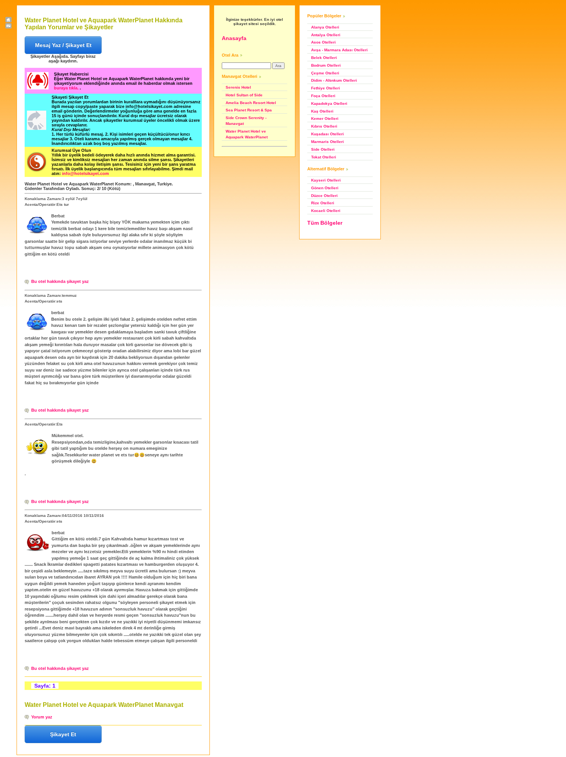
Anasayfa (234, 38)
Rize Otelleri (322, 203)
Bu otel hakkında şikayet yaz (60, 281)
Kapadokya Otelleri (329, 103)
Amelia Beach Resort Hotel (251, 103)
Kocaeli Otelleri (325, 211)
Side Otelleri (323, 149)
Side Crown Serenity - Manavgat (246, 121)
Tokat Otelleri (323, 157)
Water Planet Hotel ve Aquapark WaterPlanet (247, 134)
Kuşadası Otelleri (327, 134)
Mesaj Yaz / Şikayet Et (63, 45)
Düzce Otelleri (324, 195)
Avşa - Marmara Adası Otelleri (339, 50)
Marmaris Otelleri (327, 142)
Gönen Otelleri (324, 188)
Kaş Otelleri (322, 111)
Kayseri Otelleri (326, 180)
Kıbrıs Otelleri (324, 126)
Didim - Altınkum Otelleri (334, 80)
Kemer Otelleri (324, 118)
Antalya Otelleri (325, 35)
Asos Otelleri (323, 42)
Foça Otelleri (323, 96)
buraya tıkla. (67, 88)
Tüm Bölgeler (324, 223)
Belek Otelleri (324, 58)
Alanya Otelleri (325, 27)
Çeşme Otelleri (325, 73)
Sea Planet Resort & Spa (249, 110)
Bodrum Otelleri (326, 65)
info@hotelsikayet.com (85, 173)
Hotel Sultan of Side (244, 95)
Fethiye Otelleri (325, 88)
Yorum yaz (41, 717)
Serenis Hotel (238, 87)
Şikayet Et (63, 734)
